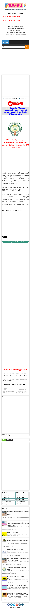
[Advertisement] (15, 63)
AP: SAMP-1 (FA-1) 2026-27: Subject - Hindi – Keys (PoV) (16, 373)
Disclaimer (19, 607)
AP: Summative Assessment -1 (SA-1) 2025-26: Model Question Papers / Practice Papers (18, 513)
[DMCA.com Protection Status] (8, 439)
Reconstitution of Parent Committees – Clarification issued (21, 392)
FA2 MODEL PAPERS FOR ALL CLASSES (17, 585)
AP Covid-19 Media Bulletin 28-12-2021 (8, 392)
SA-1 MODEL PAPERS (12, 532)
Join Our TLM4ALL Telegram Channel (11, 16)
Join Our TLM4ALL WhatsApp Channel (11, 20)
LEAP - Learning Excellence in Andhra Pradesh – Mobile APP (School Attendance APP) (17, 541)
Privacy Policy (13, 607)
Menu (6, 42)
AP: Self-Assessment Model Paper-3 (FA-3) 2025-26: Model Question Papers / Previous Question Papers (18, 524)
